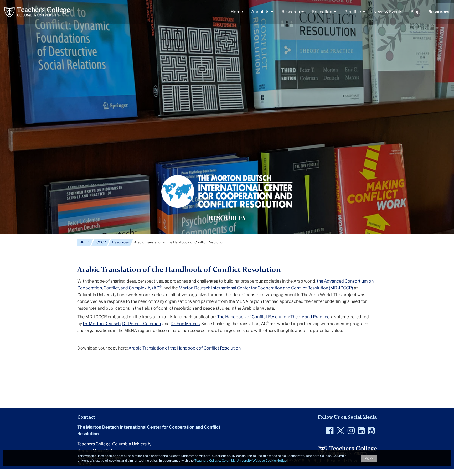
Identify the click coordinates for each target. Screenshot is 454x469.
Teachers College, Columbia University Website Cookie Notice (240, 460)
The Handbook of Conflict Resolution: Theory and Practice (273, 316)
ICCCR (100, 242)
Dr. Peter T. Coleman (141, 323)
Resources (120, 242)
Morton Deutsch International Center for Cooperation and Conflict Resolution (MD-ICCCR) (266, 287)
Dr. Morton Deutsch (102, 323)
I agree (369, 458)
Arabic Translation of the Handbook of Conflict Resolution (184, 348)
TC (86, 242)
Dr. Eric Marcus (185, 323)
